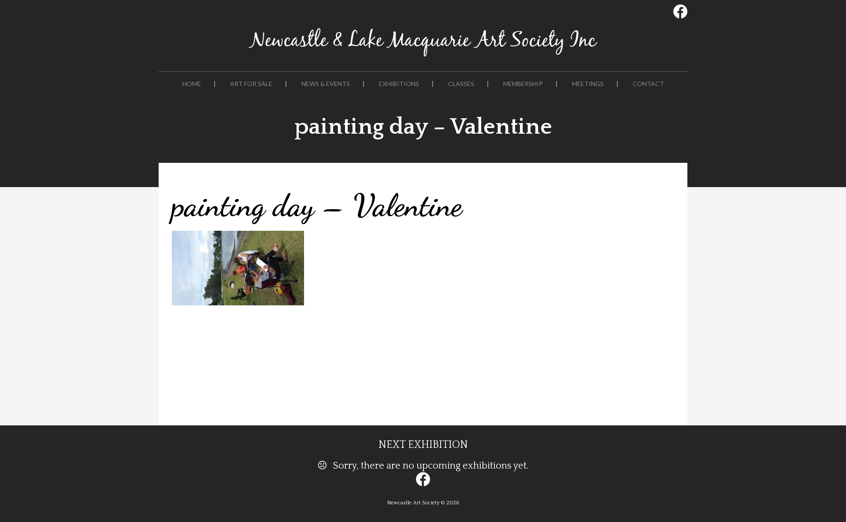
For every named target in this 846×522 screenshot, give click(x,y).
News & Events (325, 84)
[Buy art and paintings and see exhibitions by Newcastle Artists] (423, 57)
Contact (648, 84)
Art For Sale (251, 84)
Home (191, 84)
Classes (461, 84)
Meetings (588, 84)
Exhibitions (399, 84)
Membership (523, 84)
